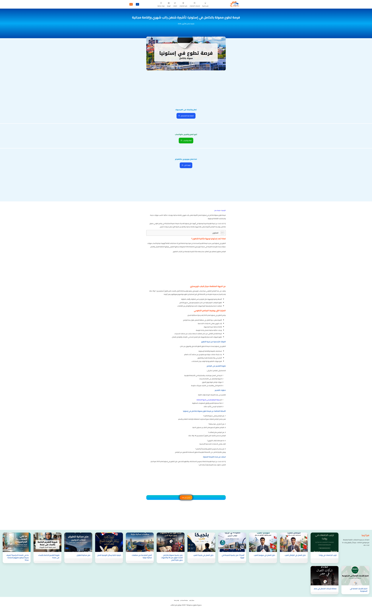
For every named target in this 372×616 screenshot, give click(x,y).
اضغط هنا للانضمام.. (187, 115)
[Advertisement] (186, 85)
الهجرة (169, 6)
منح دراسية (205, 6)
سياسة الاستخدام (184, 600)
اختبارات (175, 6)
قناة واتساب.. (187, 140)
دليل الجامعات (183, 6)
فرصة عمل (217, 210)
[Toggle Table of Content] (221, 232)
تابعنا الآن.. (187, 165)
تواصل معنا (176, 600)
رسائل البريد (191, 600)
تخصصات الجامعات (195, 6)
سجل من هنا (186, 497)
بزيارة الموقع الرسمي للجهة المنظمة (208, 399)
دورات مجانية (161, 6)
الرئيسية (223, 210)
